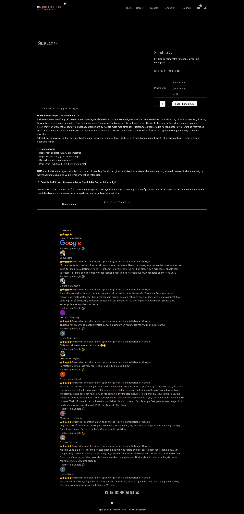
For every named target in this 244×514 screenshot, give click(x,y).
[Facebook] (106, 492)
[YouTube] (122, 492)
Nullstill (174, 94)
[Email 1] (137, 492)
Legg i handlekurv (184, 103)
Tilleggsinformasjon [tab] (67, 108)
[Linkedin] (117, 492)
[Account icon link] (205, 7)
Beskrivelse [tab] (50, 108)
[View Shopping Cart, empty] (198, 7)
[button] (144, 8)
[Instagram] (112, 492)
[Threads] (132, 492)
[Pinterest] (127, 492)
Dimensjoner (160, 88)
